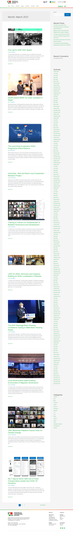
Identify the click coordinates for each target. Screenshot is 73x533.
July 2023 (56, 143)
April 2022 (56, 172)
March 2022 (56, 174)
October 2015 (56, 294)
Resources (62, 518)
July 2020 (56, 213)
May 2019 (55, 236)
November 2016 (57, 271)
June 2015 (56, 300)
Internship (61, 523)
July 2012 (55, 366)
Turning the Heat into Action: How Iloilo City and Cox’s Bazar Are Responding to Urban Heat (62, 36)
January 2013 (56, 356)
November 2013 (57, 337)
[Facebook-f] (60, 6)
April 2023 (56, 149)
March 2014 (56, 329)
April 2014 (56, 327)
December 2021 (57, 180)
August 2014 (56, 319)
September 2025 (57, 92)
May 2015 (55, 302)
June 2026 (56, 75)
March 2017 (56, 263)
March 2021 (56, 197)
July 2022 (56, 166)
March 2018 (56, 251)
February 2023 (57, 152)
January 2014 (56, 333)
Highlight (55, 410)
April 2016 (56, 282)
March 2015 (56, 306)
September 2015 (57, 296)
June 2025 (56, 98)
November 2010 (57, 383)
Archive (61, 519)
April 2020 (56, 218)
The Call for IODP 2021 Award (20, 50)
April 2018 (56, 249)
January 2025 (56, 108)
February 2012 (56, 375)
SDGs (55, 422)
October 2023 (56, 137)
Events (9, 52)
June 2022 (56, 168)
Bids (54, 398)
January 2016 (56, 288)
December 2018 (57, 246)
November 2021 (57, 182)
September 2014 (57, 317)
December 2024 (57, 110)
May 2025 (56, 100)
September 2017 (57, 257)
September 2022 (57, 162)
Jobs (55, 414)
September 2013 (57, 340)
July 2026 (56, 73)
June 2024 (56, 121)
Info (54, 412)
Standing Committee (58, 424)
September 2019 (57, 232)
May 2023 (56, 147)
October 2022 (56, 160)
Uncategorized (57, 425)
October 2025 (56, 90)
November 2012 (57, 360)
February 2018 (56, 253)
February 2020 (56, 222)
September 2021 (57, 185)
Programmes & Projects (53, 519)
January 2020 (56, 224)
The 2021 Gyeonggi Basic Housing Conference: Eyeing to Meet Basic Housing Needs (25, 327)
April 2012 (56, 372)
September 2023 (57, 139)
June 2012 (56, 368)
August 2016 (56, 275)
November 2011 (57, 379)
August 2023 (56, 141)
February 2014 (56, 331)
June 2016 (56, 278)
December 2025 (57, 87)
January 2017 (56, 267)
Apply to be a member (52, 523)
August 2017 (56, 259)
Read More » (10, 63)
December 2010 (57, 381)
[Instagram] (58, 6)
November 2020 (57, 205)
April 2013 (56, 350)
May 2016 (55, 280)
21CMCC (55, 396)
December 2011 (57, 377)
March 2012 (56, 373)
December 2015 (57, 290)
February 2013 (56, 354)
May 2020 (56, 216)
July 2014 (55, 321)
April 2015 (56, 304)
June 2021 (56, 191)
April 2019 (56, 238)
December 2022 (57, 156)
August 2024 (56, 118)
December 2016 (57, 269)
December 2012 (57, 358)
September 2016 (57, 273)
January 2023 (56, 154)
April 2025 (56, 102)
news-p (55, 418)
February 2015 (56, 308)
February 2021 (56, 199)
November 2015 (57, 292)
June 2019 (56, 234)
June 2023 (56, 145)
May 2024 (56, 123)
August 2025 (56, 94)
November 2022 (57, 158)
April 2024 (56, 125)
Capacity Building (52, 517)
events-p (10, 434)
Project (55, 420)
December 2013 (57, 335)
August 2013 (56, 342)
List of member (51, 524)
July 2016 (55, 277)
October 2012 (56, 362)
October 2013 (56, 339)
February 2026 (56, 83)
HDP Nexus (56, 408)
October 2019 (56, 230)
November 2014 (57, 313)
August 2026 (56, 71)
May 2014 (55, 325)
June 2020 (56, 215)
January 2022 (56, 178)
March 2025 (56, 104)
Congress (56, 402)
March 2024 (56, 127)
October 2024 (56, 114)
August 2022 (56, 164)
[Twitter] (62, 6)
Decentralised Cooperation (53, 520)
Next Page (43, 505)
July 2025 (56, 96)
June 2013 (56, 346)
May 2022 (56, 170)
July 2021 (55, 189)
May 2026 (56, 77)
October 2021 (56, 183)
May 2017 (55, 261)
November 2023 (57, 135)
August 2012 (56, 364)
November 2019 (57, 228)
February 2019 (56, 242)
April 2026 (56, 79)
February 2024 (57, 129)
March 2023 (56, 151)
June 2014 (56, 323)
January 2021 (56, 201)
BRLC (55, 400)
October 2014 (56, 315)
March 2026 (56, 81)
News (9, 102)
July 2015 (55, 298)
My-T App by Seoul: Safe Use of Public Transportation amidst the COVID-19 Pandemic (23, 481)
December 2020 (57, 203)
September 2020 (57, 209)
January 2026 (56, 85)
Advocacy (50, 516)
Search (55, 12)
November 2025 (57, 89)
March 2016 (56, 284)
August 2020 (56, 211)
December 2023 (57, 133)
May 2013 (55, 348)
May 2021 (55, 193)
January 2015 (56, 309)
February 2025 (56, 106)
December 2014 (57, 311)
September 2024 (57, 116)
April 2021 (56, 195)
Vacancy (9, 177)
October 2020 (56, 207)
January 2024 (56, 131)
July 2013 (55, 344)
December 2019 (57, 226)
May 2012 (55, 370)
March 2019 (56, 240)
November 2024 (57, 112)
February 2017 (56, 265)
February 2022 (56, 176)
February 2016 (56, 286)
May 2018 (55, 247)
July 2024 (56, 120)
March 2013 (56, 352)
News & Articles (62, 516)
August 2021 (56, 187)
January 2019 (56, 244)
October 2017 (56, 255)
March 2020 (56, 220)
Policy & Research (52, 518)
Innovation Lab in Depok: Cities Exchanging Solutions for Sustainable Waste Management (61, 27)
